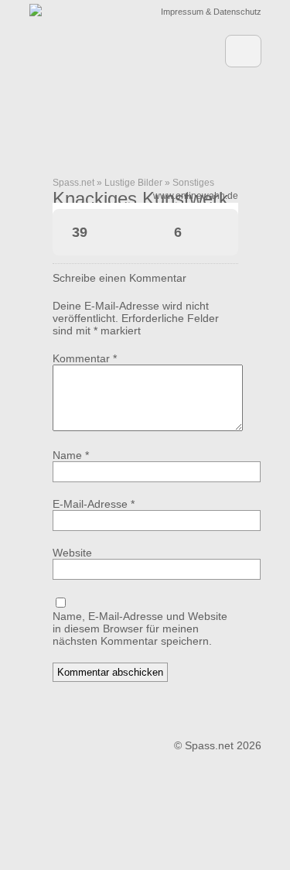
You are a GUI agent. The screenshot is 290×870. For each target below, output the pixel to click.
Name (71, 455)
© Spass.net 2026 (217, 745)
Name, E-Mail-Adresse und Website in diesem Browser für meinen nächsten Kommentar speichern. (140, 628)
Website (72, 552)
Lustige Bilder (133, 182)
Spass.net (73, 182)
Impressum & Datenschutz (211, 11)
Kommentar (85, 358)
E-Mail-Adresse (94, 504)
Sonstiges (193, 182)
